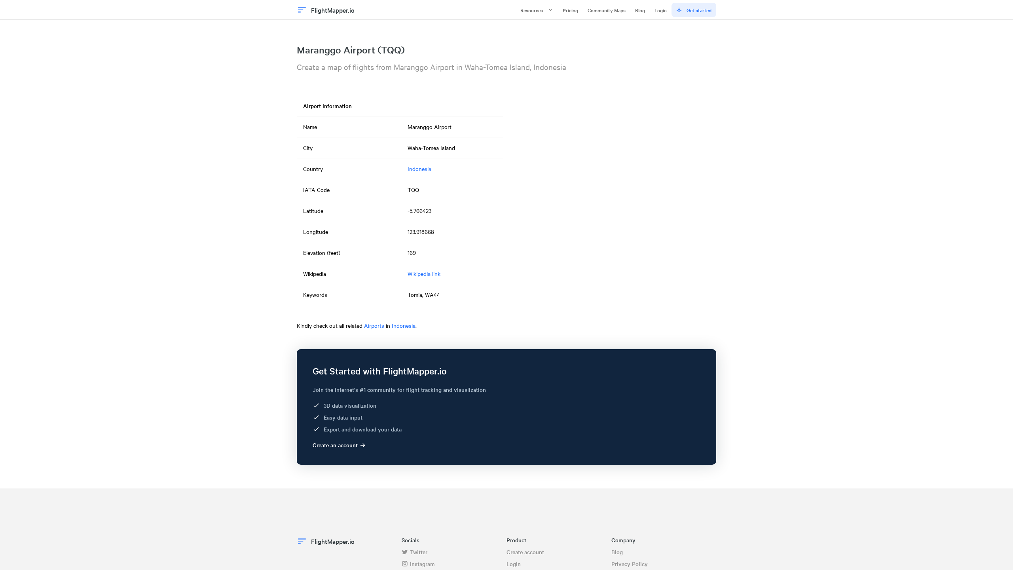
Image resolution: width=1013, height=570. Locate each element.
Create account (525, 552)
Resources (531, 9)
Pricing (570, 9)
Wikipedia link (424, 273)
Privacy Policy (629, 564)
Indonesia (419, 169)
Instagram (422, 564)
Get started (699, 9)
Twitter (418, 552)
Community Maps (607, 9)
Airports (374, 325)
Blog (640, 9)
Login (660, 9)
